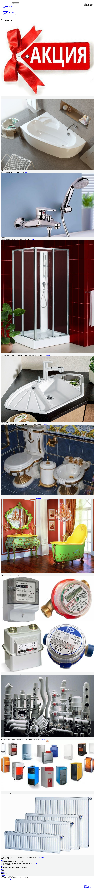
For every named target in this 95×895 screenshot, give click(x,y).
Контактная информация (8, 12)
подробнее (3, 98)
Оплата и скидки (7, 9)
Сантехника (8, 17)
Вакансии (5, 13)
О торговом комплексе (8, 6)
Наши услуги (6, 8)
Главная (2, 17)
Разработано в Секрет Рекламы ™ (8, 879)
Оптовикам (5, 11)
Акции (4, 7)
